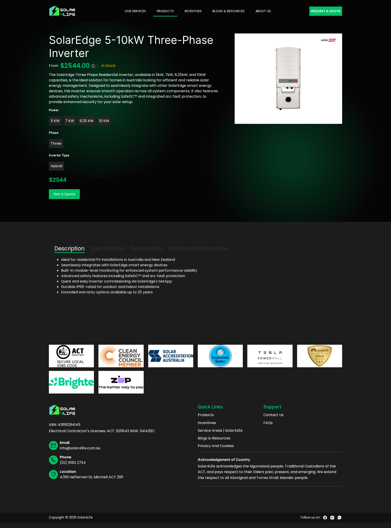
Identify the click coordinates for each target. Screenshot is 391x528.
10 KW (104, 120)
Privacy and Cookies (216, 446)
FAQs (268, 423)
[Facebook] (325, 517)
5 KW (55, 120)
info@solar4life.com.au (80, 448)
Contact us (273, 415)
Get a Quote (64, 194)
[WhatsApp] (339, 517)
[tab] (69, 248)
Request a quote (325, 11)
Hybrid (56, 166)
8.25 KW (87, 120)
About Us (263, 11)
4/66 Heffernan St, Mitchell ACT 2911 (91, 477)
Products (165, 11)
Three (56, 143)
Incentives (193, 11)
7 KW (69, 120)
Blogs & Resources (228, 11)
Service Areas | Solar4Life (220, 431)
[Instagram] (332, 517)
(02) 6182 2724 (73, 462)
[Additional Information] (93, 65)
